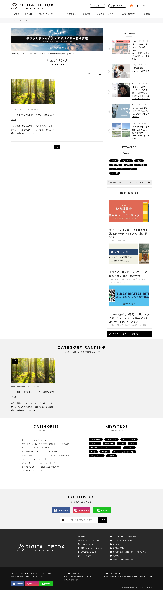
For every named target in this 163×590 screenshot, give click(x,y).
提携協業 (116, 165)
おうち (105, 452)
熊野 (122, 444)
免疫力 (112, 456)
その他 (56, 463)
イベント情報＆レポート (31, 452)
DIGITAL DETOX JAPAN (50, 467)
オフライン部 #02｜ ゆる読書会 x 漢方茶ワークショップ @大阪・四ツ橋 (128, 233)
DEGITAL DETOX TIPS (18, 110)
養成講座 (86, 14)
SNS (23, 459)
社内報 (115, 173)
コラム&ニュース (46, 14)
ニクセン (129, 448)
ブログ (41, 455)
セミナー (109, 444)
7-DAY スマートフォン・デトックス (105, 448)
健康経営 (65, 444)
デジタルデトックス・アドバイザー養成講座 (38, 444)
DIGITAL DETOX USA (30, 471)
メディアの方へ (118, 6)
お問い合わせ (97, 6)
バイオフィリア (129, 439)
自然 (93, 452)
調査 (133, 444)
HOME (13, 20)
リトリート (96, 439)
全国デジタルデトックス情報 (125, 334)
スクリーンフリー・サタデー (123, 169)
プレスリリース (27, 463)
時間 (114, 161)
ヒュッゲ (95, 444)
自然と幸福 (112, 439)
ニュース (43, 463)
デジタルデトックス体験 (124, 452)
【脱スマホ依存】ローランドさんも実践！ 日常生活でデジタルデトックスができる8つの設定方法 (141, 93)
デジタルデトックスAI (106, 14)
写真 (128, 165)
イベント (141, 165)
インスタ (127, 161)
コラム (134, 41)
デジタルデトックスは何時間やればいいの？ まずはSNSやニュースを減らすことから (141, 132)
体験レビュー (52, 452)
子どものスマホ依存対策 (60, 455)
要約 (139, 161)
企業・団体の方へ (129, 14)
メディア (52, 459)
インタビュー (27, 455)
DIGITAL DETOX (28, 467)
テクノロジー (37, 459)
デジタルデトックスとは (22, 14)
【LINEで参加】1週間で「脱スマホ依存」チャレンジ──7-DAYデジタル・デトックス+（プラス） (129, 318)
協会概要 (147, 14)
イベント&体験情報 (68, 14)
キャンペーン (97, 456)
